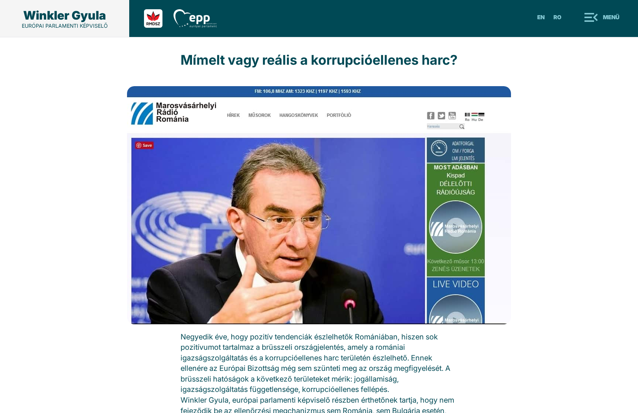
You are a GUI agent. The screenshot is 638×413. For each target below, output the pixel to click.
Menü (611, 17)
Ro (557, 17)
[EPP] (201, 18)
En (541, 17)
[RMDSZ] (159, 18)
